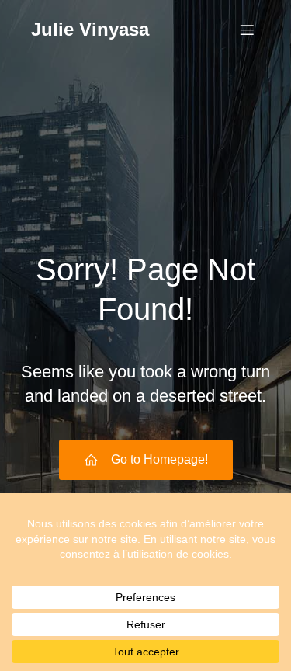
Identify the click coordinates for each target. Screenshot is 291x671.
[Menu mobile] (247, 29)
